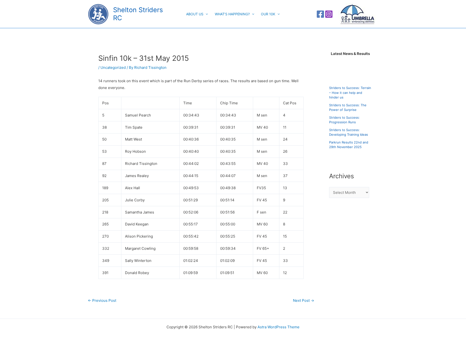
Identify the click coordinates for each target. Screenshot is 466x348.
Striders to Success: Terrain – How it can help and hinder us (350, 92)
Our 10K (268, 14)
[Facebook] (320, 14)
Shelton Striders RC (138, 14)
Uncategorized (113, 67)
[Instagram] (329, 14)
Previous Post (102, 300)
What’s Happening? (232, 14)
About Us (194, 14)
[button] (205, 14)
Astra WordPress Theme (279, 327)
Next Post (303, 300)
